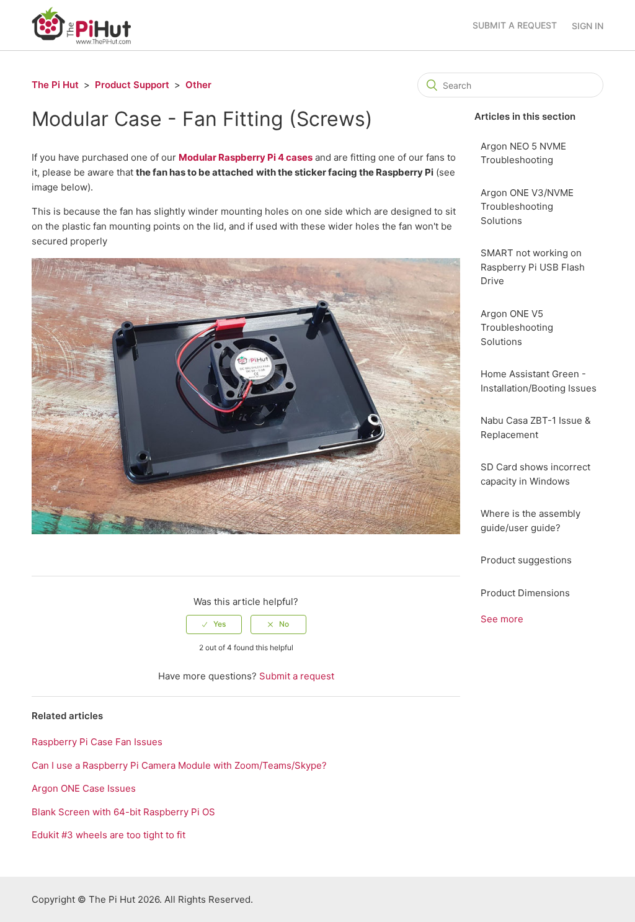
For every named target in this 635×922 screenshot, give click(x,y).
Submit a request (515, 25)
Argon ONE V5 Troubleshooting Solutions (517, 327)
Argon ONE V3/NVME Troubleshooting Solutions (527, 206)
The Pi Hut (55, 85)
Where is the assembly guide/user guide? (530, 521)
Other (198, 85)
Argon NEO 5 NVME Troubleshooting (523, 153)
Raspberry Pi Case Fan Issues (97, 742)
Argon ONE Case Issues (84, 788)
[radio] (214, 624)
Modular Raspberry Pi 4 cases (246, 157)
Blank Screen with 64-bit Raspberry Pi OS (123, 812)
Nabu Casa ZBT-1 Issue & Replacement (536, 427)
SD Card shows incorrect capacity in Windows (535, 474)
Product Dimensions (525, 593)
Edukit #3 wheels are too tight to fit (108, 835)
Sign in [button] (587, 25)
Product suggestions (526, 560)
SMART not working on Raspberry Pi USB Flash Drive (533, 267)
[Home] (81, 24)
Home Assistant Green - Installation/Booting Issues (539, 381)
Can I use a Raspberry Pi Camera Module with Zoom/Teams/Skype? (179, 765)
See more (502, 619)
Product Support (132, 85)
